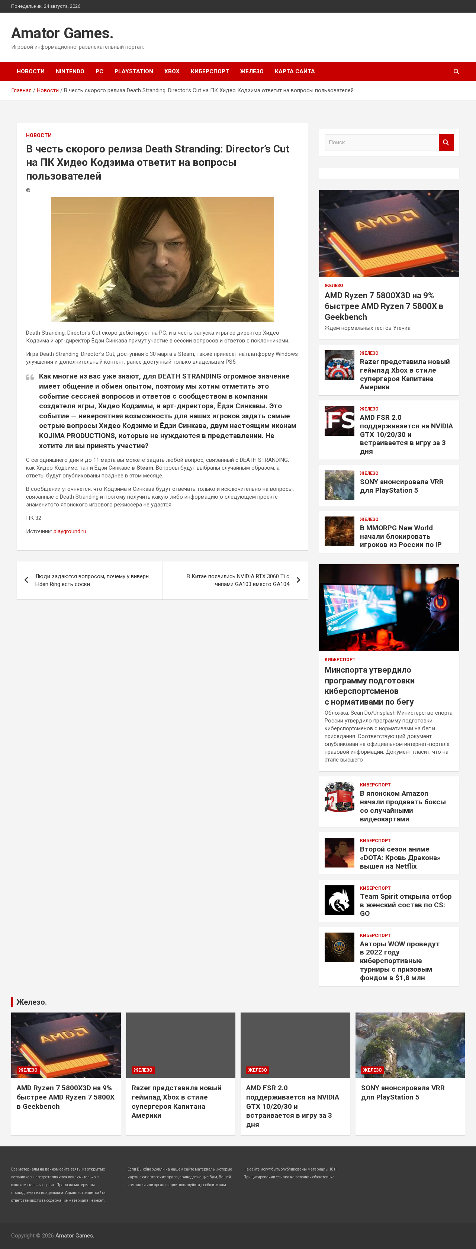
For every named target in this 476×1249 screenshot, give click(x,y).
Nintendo (70, 71)
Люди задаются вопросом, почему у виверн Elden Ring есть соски (92, 580)
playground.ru (70, 531)
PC (99, 71)
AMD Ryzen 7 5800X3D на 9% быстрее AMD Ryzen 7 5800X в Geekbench (384, 306)
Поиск (446, 142)
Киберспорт (210, 71)
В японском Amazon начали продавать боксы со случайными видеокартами (403, 806)
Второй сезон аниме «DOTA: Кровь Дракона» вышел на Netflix (400, 857)
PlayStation (134, 71)
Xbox (172, 71)
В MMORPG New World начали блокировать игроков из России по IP (401, 536)
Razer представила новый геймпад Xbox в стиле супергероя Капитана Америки (405, 374)
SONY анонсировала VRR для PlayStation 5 (402, 486)
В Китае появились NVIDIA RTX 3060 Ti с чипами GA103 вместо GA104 (238, 580)
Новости (31, 71)
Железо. (31, 1002)
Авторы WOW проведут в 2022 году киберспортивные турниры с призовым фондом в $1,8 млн (400, 961)
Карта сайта (295, 71)
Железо (252, 71)
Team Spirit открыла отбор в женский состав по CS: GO (406, 905)
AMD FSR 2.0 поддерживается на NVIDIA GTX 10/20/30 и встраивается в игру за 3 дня (406, 434)
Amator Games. (62, 33)
